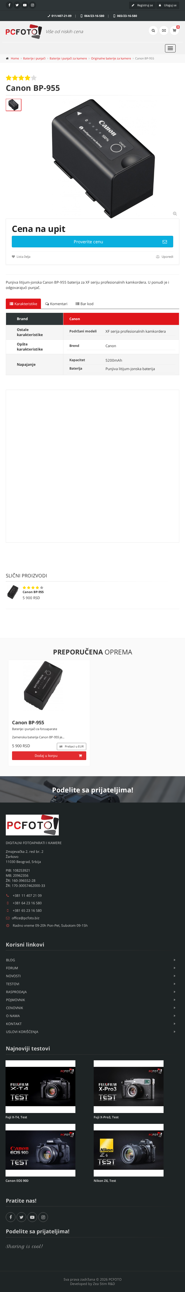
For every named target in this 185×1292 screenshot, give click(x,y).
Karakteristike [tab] (25, 303)
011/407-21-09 (61, 16)
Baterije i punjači (34, 58)
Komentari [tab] (58, 303)
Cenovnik (14, 1007)
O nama (13, 1015)
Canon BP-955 (33, 592)
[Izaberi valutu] (164, 30)
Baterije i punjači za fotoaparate (34, 729)
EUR (74, 746)
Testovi (12, 984)
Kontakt (14, 1023)
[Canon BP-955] (13, 105)
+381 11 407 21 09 (27, 895)
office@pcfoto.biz (26, 918)
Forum (12, 968)
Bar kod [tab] (86, 303)
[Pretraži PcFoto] (153, 30)
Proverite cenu (88, 241)
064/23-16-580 (94, 16)
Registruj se (145, 5)
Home (15, 58)
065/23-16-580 (126, 16)
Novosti (13, 976)
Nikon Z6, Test (105, 1180)
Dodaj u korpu (46, 755)
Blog (10, 960)
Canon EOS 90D (17, 1180)
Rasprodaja (16, 992)
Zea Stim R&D (104, 1283)
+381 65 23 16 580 (27, 910)
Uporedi (167, 256)
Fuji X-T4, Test (16, 1117)
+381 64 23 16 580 (27, 903)
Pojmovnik (15, 1000)
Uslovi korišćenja (22, 1031)
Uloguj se (170, 5)
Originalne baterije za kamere (111, 58)
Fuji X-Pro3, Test (106, 1117)
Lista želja (23, 256)
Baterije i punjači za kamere (68, 58)
